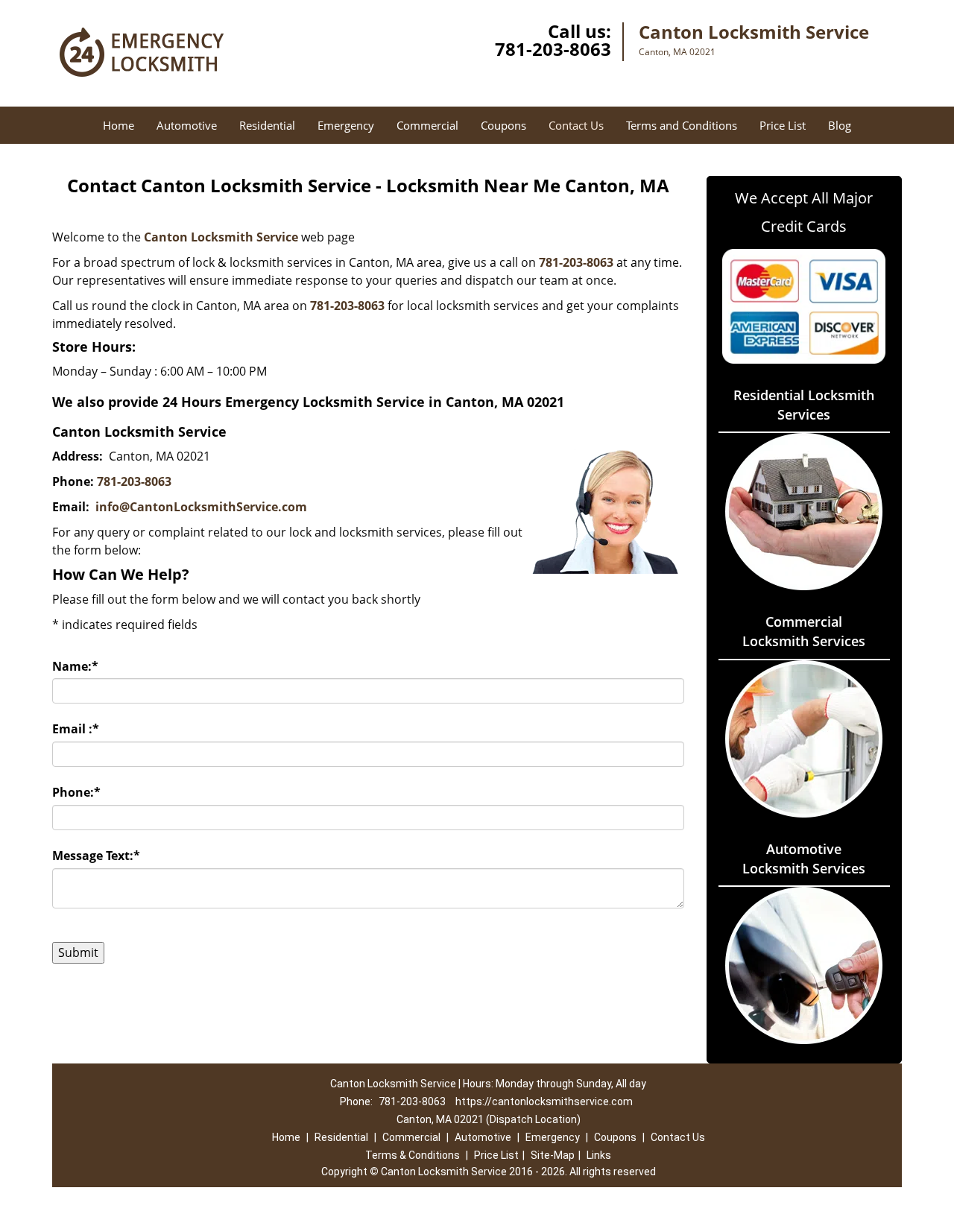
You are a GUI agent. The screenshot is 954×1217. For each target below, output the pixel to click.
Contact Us (576, 125)
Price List (782, 125)
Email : (75, 729)
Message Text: (96, 855)
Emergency (346, 125)
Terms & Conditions (412, 1155)
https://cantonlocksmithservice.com (544, 1101)
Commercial (427, 125)
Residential (267, 125)
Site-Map (553, 1155)
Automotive (187, 125)
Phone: (76, 792)
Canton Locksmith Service (221, 237)
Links (599, 1155)
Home (118, 125)
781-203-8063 (553, 49)
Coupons (503, 125)
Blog (839, 125)
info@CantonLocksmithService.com (201, 507)
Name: (75, 666)
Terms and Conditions (681, 125)
